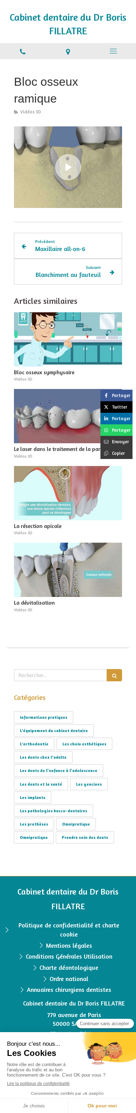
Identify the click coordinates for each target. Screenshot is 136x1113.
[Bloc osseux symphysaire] (68, 339)
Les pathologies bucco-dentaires (53, 810)
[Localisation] (68, 51)
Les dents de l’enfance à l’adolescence (58, 770)
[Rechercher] (114, 675)
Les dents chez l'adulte (43, 757)
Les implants (32, 797)
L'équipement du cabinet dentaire (54, 730)
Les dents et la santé (41, 784)
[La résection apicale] (68, 493)
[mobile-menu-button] (113, 51)
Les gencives (89, 784)
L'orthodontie (34, 743)
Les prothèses (34, 824)
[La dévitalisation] (68, 570)
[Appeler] (22, 51)
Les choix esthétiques (84, 743)
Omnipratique (76, 824)
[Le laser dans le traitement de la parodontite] (68, 416)
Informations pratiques (43, 717)
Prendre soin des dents (85, 837)
